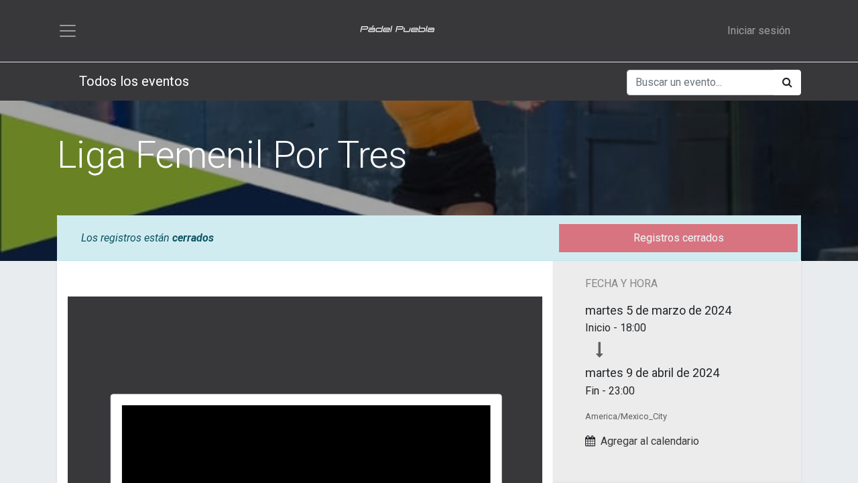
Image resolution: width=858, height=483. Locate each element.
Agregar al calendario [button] (650, 441)
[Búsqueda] (787, 82)
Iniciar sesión (758, 30)
